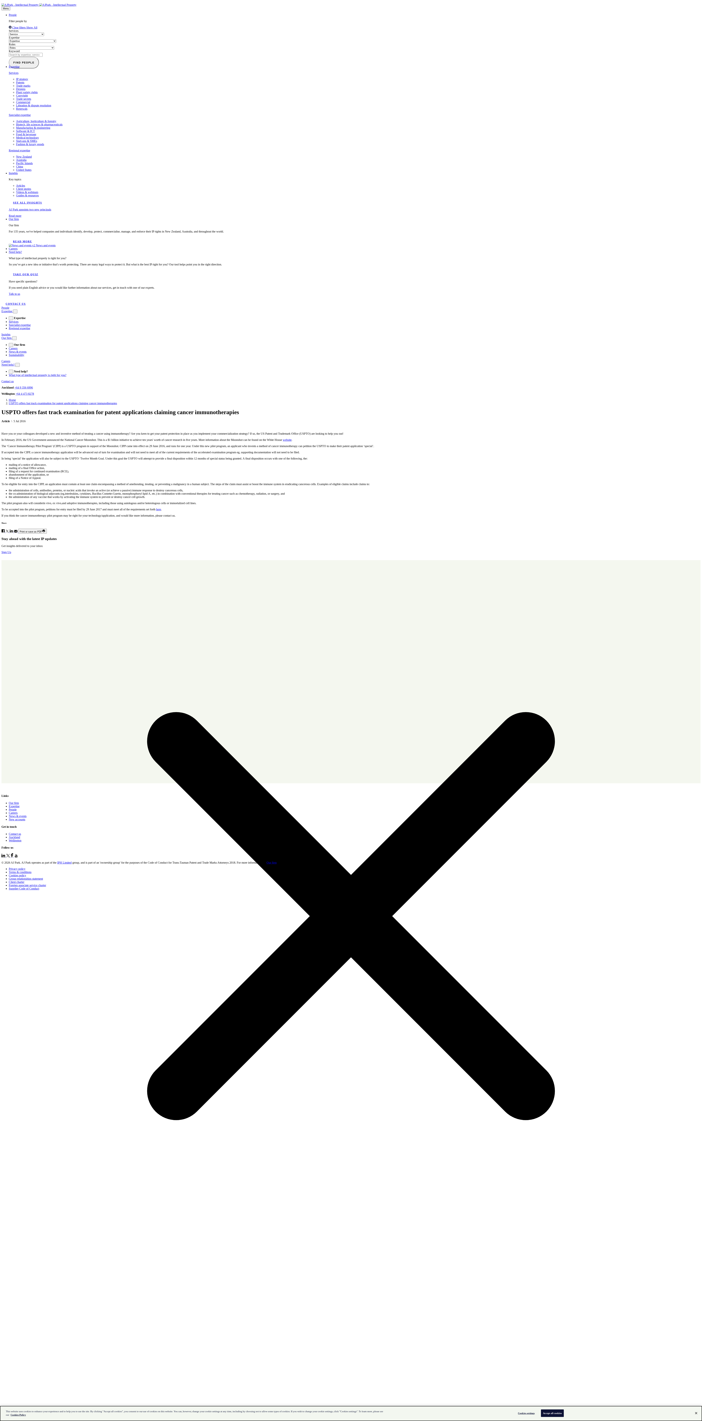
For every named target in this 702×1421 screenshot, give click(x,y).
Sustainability (16, 355)
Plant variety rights (27, 92)
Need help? (15, 252)
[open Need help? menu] (11, 372)
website (287, 439)
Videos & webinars (27, 192)
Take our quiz (25, 274)
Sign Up (6, 552)
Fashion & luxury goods (30, 144)
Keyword (14, 51)
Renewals (21, 108)
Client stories (23, 188)
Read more (22, 241)
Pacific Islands (24, 163)
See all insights (27, 202)
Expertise (14, 37)
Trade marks (23, 85)
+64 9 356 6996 (23, 387)
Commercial (23, 102)
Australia (21, 160)
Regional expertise (19, 150)
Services (13, 30)
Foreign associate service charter (27, 885)
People (13, 14)
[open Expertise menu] (11, 318)
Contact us (16, 304)
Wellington (15, 840)
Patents (20, 82)
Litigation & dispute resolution (33, 105)
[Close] (696, 1413)
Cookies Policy (18, 1414)
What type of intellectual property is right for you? (37, 375)
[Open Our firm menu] (14, 338)
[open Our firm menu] (11, 345)
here (158, 509)
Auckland (14, 837)
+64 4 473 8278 (25, 393)
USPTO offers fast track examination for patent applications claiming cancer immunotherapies (63, 403)
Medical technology (27, 137)
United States (23, 169)
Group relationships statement (26, 878)
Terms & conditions (20, 872)
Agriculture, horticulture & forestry (36, 121)
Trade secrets (23, 98)
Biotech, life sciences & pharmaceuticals (39, 124)
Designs (20, 89)
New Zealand (24, 156)
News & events (18, 351)
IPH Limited (64, 862)
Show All (31, 27)
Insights (13, 173)
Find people (23, 62)
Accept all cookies (552, 1413)
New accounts (17, 819)
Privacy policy (17, 868)
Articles (20, 185)
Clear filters (19, 27)
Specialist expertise (20, 115)
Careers (13, 248)
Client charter (16, 882)
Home (12, 400)
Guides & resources (27, 195)
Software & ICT (25, 131)
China (19, 166)
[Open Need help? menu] (17, 365)
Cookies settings (526, 1413)
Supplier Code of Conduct (24, 888)
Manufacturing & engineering (33, 127)
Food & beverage (26, 134)
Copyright (22, 95)
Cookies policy (17, 875)
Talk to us (14, 293)
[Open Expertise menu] (15, 311)
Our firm (14, 219)
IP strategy (22, 79)
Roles (12, 44)
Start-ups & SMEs (26, 141)
